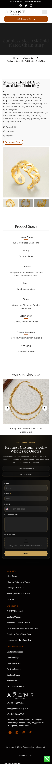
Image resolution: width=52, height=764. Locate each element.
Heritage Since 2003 (15, 587)
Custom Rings (29, 58)
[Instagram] (31, 5)
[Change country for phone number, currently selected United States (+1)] (7, 509)
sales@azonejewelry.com (26, 468)
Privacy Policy (25, 755)
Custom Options (14, 617)
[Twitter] (26, 5)
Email (7, 494)
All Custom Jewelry (15, 686)
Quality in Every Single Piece (19, 634)
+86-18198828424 (26, 474)
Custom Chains (13, 675)
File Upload (10, 534)
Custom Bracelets (14, 669)
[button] (44, 12)
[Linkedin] (17, 733)
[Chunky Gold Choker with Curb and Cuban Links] (26, 401)
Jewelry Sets (12, 680)
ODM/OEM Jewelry (15, 611)
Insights (10, 599)
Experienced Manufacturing (19, 640)
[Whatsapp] (31, 733)
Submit (26, 553)
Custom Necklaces (15, 651)
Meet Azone (12, 576)
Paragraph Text (12, 514)
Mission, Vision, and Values (18, 582)
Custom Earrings (14, 663)
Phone (8, 504)
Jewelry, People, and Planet (18, 593)
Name (7, 483)
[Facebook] (20, 5)
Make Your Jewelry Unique (18, 622)
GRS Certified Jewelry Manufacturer (22, 628)
